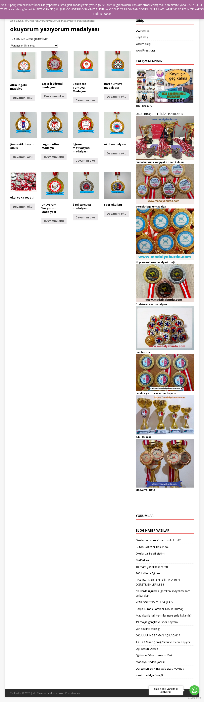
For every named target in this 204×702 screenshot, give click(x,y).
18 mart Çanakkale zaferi (152, 567)
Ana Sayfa (16, 20)
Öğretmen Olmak (147, 649)
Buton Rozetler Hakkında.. (152, 547)
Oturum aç (142, 30)
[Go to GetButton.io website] (194, 698)
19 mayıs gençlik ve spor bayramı (157, 622)
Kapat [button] (107, 14)
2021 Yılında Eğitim (148, 573)
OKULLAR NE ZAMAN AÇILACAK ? (158, 635)
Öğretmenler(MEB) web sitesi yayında (160, 668)
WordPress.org (145, 50)
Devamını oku (22, 98)
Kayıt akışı (142, 37)
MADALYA (142, 560)
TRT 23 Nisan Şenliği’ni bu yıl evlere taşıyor (163, 642)
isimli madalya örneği (149, 675)
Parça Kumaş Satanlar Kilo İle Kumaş (159, 609)
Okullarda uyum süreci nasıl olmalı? (158, 540)
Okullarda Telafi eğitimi (150, 553)
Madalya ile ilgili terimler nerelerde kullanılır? (163, 615)
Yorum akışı (143, 44)
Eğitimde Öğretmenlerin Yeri (154, 655)
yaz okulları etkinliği (148, 629)
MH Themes (39, 693)
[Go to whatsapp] (194, 690)
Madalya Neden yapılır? (150, 662)
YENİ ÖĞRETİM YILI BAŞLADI (155, 602)
